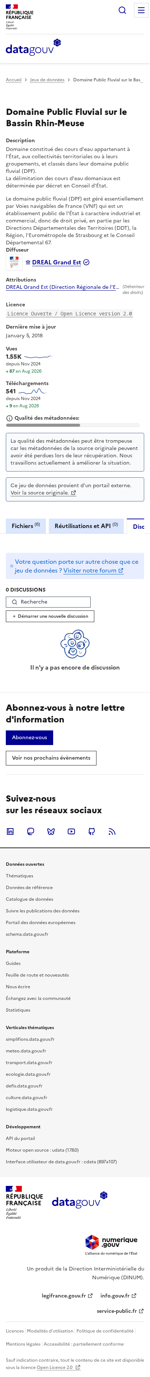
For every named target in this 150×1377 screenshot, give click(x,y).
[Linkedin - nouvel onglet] (10, 831)
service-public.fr (117, 1311)
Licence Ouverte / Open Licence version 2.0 (69, 313)
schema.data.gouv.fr (27, 934)
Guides (13, 963)
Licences (15, 1331)
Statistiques (18, 1010)
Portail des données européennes (40, 922)
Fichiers (26, 525)
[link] (29, 737)
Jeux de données (47, 80)
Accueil (13, 80)
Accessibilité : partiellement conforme (84, 1344)
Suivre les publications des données (42, 911)
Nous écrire (18, 987)
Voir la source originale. (40, 493)
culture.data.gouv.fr (26, 1097)
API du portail (20, 1138)
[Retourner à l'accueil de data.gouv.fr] (33, 47)
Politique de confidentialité (105, 1331)
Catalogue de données (29, 899)
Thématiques (19, 876)
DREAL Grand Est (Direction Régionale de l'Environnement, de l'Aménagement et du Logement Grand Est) (63, 287)
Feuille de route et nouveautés (37, 975)
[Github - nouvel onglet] (91, 831)
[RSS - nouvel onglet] (112, 831)
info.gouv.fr (115, 1296)
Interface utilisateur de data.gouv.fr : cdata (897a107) (61, 1162)
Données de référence (29, 887)
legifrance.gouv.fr (64, 1296)
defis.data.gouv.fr (24, 1086)
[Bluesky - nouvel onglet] (51, 831)
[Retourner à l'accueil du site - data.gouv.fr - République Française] (79, 1202)
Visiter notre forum (90, 570)
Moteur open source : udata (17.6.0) (42, 1150)
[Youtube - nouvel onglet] (71, 831)
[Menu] (141, 10)
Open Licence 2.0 (55, 1367)
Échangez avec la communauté (38, 998)
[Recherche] (122, 10)
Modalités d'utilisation (50, 1331)
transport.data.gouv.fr (29, 1062)
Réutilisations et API (86, 525)
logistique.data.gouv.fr (29, 1109)
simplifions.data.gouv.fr (30, 1039)
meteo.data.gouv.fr (26, 1051)
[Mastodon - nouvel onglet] (30, 831)
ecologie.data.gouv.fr (28, 1074)
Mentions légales (23, 1344)
